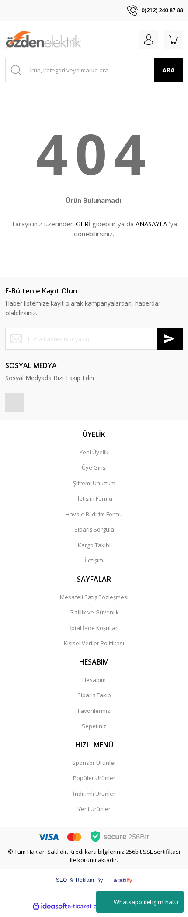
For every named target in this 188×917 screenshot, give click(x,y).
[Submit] (170, 339)
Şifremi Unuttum (94, 483)
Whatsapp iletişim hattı (146, 902)
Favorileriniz (94, 711)
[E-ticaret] (92, 906)
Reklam (85, 880)
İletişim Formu (94, 498)
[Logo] (43, 39)
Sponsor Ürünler (94, 763)
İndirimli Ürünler (94, 794)
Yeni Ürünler (94, 809)
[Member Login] (148, 39)
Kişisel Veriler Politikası (94, 643)
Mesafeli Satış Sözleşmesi (94, 597)
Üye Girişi (94, 467)
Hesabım (94, 680)
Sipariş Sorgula (94, 529)
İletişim (94, 560)
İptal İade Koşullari (94, 628)
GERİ (83, 223)
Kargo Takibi (94, 545)
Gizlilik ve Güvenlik (94, 612)
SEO (61, 880)
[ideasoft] (49, 906)
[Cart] (173, 39)
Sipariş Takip (94, 695)
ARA (168, 70)
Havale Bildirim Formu (94, 514)
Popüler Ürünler (94, 778)
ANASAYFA (151, 223)
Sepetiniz (94, 726)
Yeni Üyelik (94, 452)
